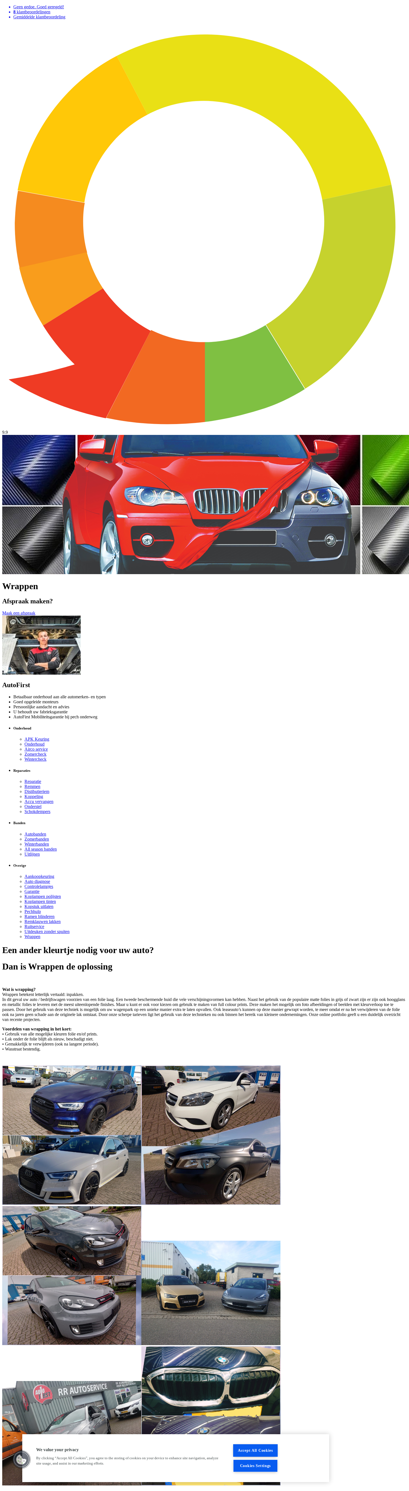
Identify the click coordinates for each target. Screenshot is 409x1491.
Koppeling (33, 796)
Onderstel (32, 806)
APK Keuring (36, 739)
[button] (21, 1459)
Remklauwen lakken (42, 921)
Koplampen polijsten (42, 896)
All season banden (40, 849)
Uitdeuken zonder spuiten (47, 931)
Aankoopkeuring (39, 876)
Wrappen (32, 936)
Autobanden (35, 834)
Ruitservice (34, 926)
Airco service (36, 749)
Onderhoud (34, 744)
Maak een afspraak (18, 613)
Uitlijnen (32, 854)
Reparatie (32, 781)
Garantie (32, 891)
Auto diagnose (37, 881)
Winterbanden (36, 844)
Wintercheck (35, 759)
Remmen (32, 786)
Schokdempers (37, 811)
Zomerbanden (36, 839)
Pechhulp (32, 911)
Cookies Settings (255, 1465)
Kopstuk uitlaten (38, 906)
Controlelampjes (38, 886)
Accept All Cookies (255, 1450)
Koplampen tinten (40, 901)
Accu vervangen (38, 801)
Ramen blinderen (39, 916)
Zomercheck (35, 754)
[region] (175, 1458)
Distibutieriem (36, 791)
